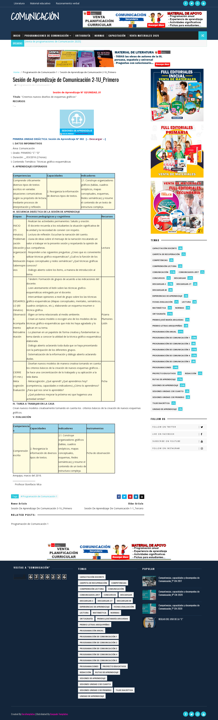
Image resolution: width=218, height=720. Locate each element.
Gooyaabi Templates (59, 714)
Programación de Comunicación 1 (40, 72)
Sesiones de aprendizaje (165, 385)
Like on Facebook (163, 434)
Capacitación (117, 35)
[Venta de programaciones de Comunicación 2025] (53, 41)
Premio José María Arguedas (167, 319)
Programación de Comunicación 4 (171, 355)
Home (16, 72)
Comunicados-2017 (188, 272)
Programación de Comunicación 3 (171, 349)
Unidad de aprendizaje (164, 409)
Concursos (158, 278)
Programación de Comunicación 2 (171, 343)
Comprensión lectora (164, 266)
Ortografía (82, 35)
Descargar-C (159, 284)
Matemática (159, 308)
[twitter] (191, 3)
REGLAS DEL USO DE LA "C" (171, 619)
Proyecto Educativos (164, 373)
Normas (99, 35)
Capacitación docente (164, 248)
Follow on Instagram (166, 448)
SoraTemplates (28, 714)
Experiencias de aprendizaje (167, 296)
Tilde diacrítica (161, 403)
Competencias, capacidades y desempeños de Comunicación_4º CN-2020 (179, 593)
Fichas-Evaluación (162, 302)
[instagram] (197, 3)
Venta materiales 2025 (144, 35)
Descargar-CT (183, 284)
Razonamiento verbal (67, 3)
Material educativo (40, 3)
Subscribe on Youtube (166, 441)
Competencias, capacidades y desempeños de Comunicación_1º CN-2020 (179, 606)
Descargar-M (159, 290)
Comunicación (35, 16)
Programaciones (161, 367)
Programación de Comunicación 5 (171, 361)
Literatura (19, 3)
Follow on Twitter (164, 427)
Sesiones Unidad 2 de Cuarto (167, 391)
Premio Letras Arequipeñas (167, 325)
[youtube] (203, 3)
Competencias (160, 260)
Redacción (190, 373)
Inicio (16, 35)
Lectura (186, 302)
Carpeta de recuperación (166, 254)
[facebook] (185, 3)
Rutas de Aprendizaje (164, 379)
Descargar (180, 278)
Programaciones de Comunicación (47, 35)
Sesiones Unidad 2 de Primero (168, 397)
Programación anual (164, 331)
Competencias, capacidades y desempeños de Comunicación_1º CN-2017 (179, 579)
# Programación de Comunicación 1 (39, 496)
